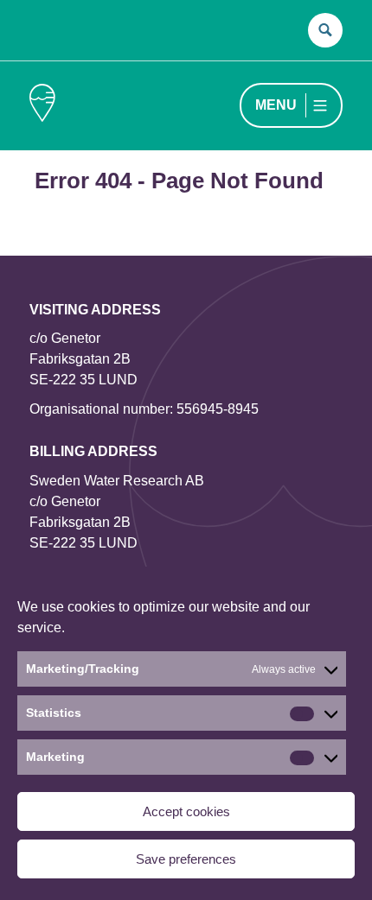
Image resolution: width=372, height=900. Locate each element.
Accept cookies (186, 811)
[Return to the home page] (42, 106)
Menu (276, 105)
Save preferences (186, 859)
